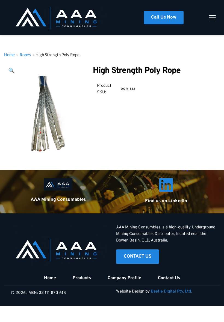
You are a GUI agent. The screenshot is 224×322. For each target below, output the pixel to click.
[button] (212, 17)
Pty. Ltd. (184, 291)
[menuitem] (50, 278)
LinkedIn (177, 201)
